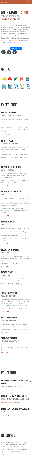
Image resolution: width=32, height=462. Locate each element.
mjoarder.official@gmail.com (11, 19)
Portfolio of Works (16, 48)
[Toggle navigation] (28, 2)
